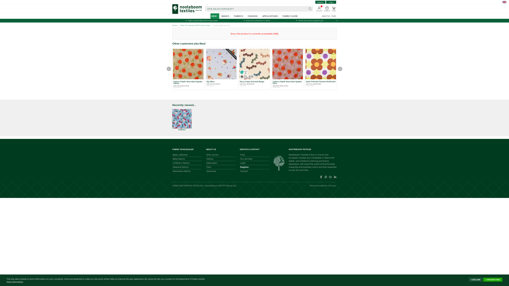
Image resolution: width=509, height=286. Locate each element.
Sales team (211, 163)
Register (320, 2)
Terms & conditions (318, 185)
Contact (244, 171)
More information (15, 282)
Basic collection (180, 154)
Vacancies (211, 171)
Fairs (208, 167)
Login (331, 2)
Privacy (332, 185)
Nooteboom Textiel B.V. (191, 185)
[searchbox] (259, 9)
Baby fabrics (179, 159)
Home (174, 25)
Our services (246, 159)
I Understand (492, 279)
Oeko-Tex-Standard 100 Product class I (195, 25)
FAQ (242, 154)
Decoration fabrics (181, 171)
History (209, 159)
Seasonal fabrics (180, 167)
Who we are (212, 154)
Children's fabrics (181, 163)
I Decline (475, 279)
